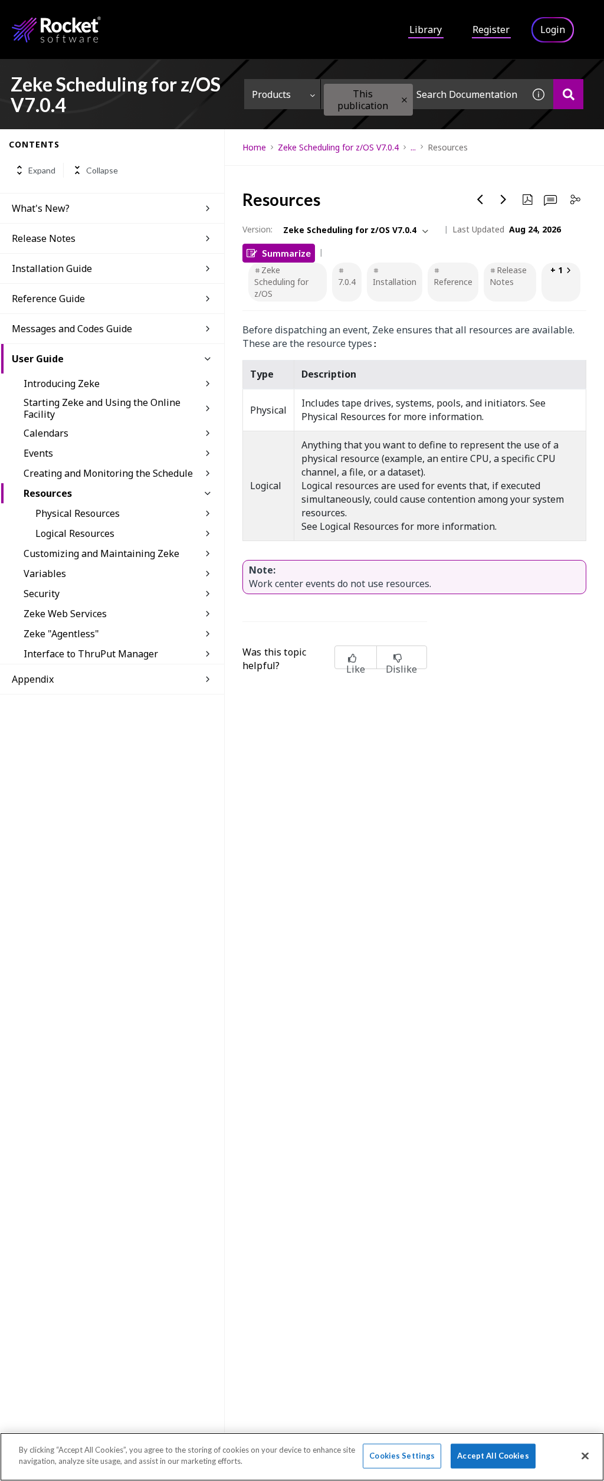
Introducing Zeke (62, 383)
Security (42, 593)
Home (254, 147)
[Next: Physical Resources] (504, 199)
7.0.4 (347, 281)
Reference (453, 281)
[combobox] (422, 94)
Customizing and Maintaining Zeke (101, 553)
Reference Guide (48, 298)
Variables (45, 573)
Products (271, 94)
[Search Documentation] (568, 94)
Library (425, 29)
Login (552, 29)
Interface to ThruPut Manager (91, 653)
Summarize (286, 252)
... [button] (413, 147)
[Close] (585, 1456)
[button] (404, 100)
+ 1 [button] (556, 270)
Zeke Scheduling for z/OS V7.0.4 (338, 147)
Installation (394, 281)
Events (38, 453)
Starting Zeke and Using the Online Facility (102, 408)
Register (491, 29)
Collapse (102, 170)
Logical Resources (74, 533)
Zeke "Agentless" (61, 633)
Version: (257, 229)
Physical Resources (77, 513)
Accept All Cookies (492, 1455)
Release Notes (44, 238)
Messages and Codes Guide (72, 328)
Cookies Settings (402, 1455)
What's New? (41, 208)
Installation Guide (52, 268)
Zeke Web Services (65, 613)
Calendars (46, 433)
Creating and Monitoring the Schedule (108, 473)
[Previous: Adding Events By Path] (480, 199)
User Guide (38, 358)
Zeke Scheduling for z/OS (281, 281)
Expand (41, 170)
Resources (48, 493)
